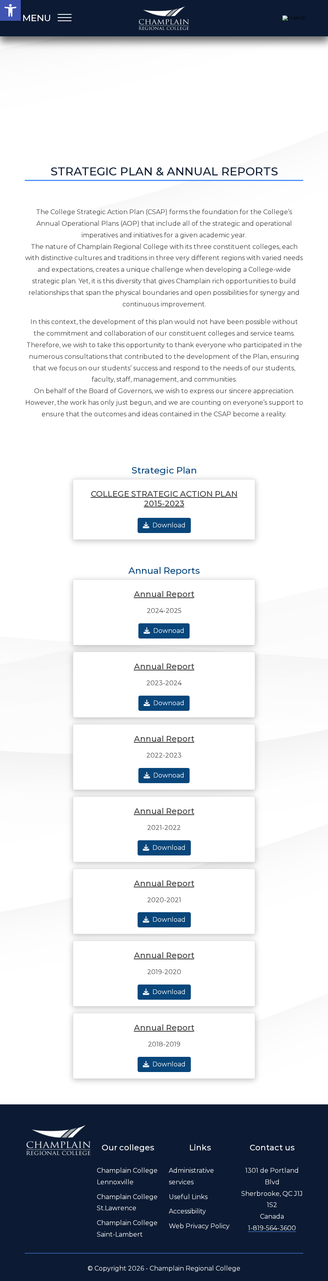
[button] (10, 10)
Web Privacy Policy (199, 1226)
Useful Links (188, 1197)
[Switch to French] (294, 18)
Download (169, 525)
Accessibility (187, 1211)
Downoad (168, 631)
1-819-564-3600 (272, 1228)
